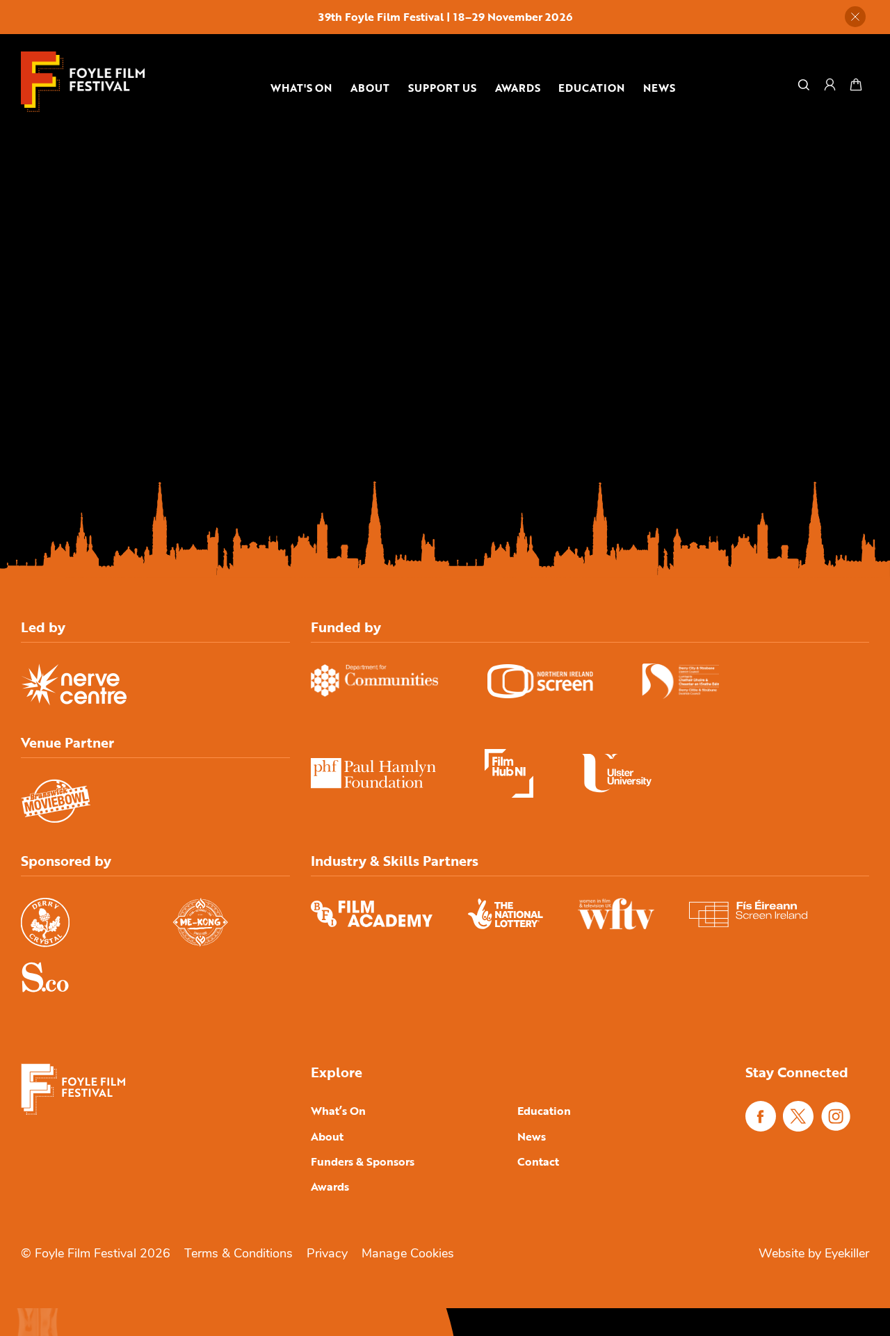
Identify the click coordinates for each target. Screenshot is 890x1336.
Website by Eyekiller (814, 1254)
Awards (517, 87)
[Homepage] (83, 81)
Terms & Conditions (238, 1254)
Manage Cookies (408, 1254)
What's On (301, 87)
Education (591, 87)
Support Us (442, 87)
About (369, 87)
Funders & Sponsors (362, 1161)
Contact (538, 1161)
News (659, 87)
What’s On (338, 1110)
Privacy (327, 1254)
